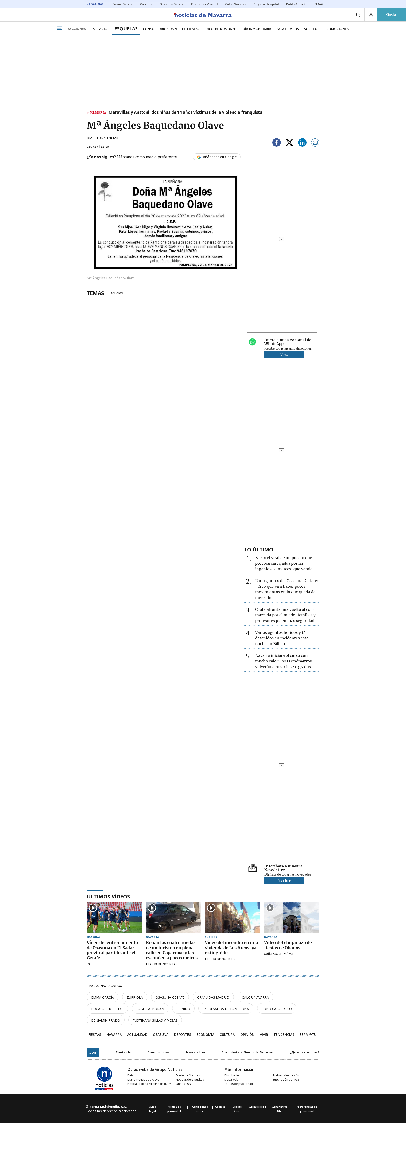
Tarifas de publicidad (238, 1084)
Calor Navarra (255, 997)
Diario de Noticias (188, 1075)
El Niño (183, 1009)
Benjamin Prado (105, 1020)
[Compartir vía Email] (315, 143)
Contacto (123, 1052)
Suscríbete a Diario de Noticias (248, 1052)
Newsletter (195, 1052)
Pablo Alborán (150, 1009)
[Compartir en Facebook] (276, 143)
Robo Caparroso (277, 1009)
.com (93, 1052)
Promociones (159, 1052)
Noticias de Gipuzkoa (190, 1080)
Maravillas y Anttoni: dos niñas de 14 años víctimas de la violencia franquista (185, 112)
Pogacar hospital (107, 1009)
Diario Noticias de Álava (143, 1080)
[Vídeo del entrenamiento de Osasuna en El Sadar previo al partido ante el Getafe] (114, 917)
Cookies (220, 1106)
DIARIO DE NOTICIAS (102, 138)
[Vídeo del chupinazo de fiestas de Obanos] (292, 917)
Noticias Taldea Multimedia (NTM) (149, 1084)
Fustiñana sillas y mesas (155, 1020)
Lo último (258, 549)
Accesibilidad (257, 1106)
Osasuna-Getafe (170, 997)
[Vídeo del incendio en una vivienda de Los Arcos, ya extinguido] (232, 917)
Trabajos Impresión (286, 1075)
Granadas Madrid (213, 997)
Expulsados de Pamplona (226, 1009)
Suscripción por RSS (286, 1080)
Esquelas (115, 293)
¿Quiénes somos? (304, 1052)
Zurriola (135, 997)
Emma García (102, 997)
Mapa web (231, 1080)
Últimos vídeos (108, 896)
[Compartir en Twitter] (289, 143)
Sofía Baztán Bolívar (279, 954)
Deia (130, 1075)
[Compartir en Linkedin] (302, 143)
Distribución (232, 1075)
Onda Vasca (184, 1084)
